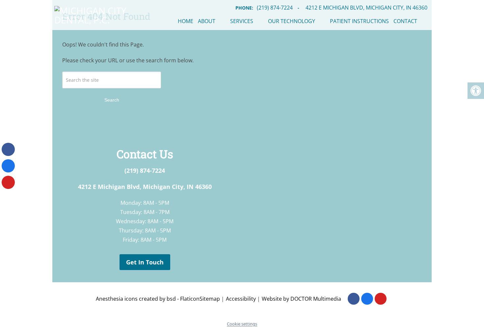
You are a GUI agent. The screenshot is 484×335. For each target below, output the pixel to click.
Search (111, 100)
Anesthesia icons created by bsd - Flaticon (148, 298)
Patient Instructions (359, 21)
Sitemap (210, 298)
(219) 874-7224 (144, 170)
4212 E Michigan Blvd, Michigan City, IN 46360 (145, 187)
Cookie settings (242, 324)
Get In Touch (145, 262)
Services (241, 21)
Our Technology (291, 21)
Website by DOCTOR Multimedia (301, 298)
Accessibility (241, 298)
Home (185, 21)
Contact (405, 21)
